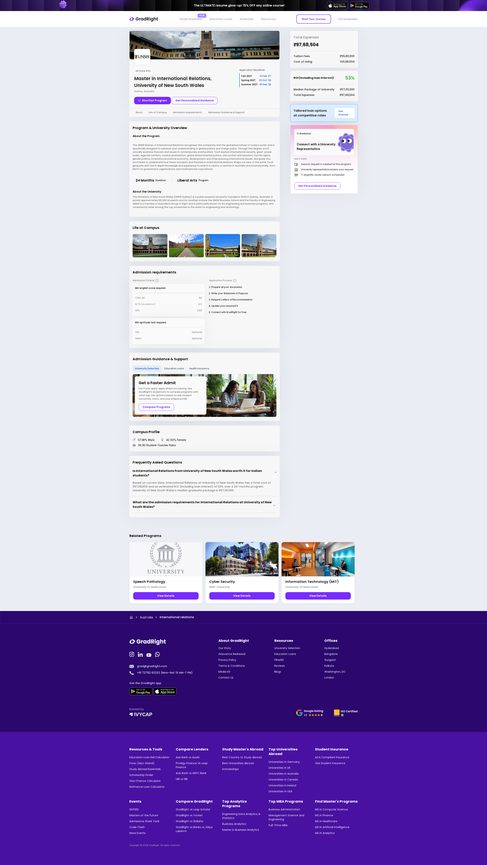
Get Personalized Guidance (194, 100)
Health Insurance (199, 368)
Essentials (247, 19)
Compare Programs (156, 407)
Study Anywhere (191, 19)
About (139, 112)
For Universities (348, 19)
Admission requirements (187, 112)
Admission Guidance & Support (226, 112)
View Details (165, 596)
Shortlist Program (154, 100)
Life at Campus (158, 112)
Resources (268, 19)
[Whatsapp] (158, 654)
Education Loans (220, 19)
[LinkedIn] (141, 654)
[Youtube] (149, 654)
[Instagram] (132, 654)
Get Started (343, 113)
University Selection (147, 368)
